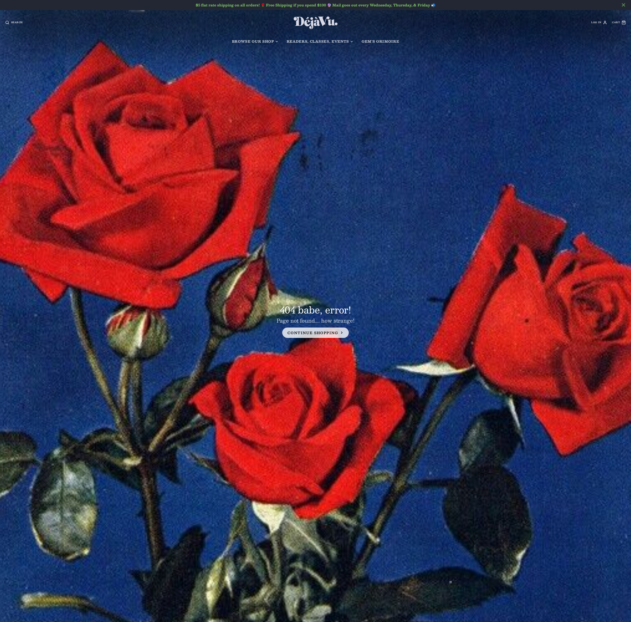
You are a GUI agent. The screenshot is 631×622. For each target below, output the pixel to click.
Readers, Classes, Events (318, 41)
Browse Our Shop (253, 41)
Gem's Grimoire (380, 41)
